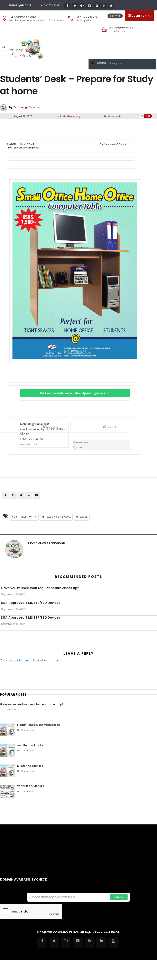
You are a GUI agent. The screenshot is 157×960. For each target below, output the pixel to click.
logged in (25, 660)
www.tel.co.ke (28, 444)
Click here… (125, 144)
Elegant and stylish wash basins (38, 725)
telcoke (81, 517)
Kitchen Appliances (30, 766)
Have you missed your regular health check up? (40, 588)
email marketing (24, 517)
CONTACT (115, 16)
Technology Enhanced (27, 107)
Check (118, 897)
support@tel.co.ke (20, 5)
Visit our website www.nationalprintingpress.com (75, 393)
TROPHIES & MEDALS (30, 786)
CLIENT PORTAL (141, 15)
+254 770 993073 (51, 5)
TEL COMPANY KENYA (56, 517)
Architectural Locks (30, 745)
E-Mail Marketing (70, 116)
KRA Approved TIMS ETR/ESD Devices (31, 603)
